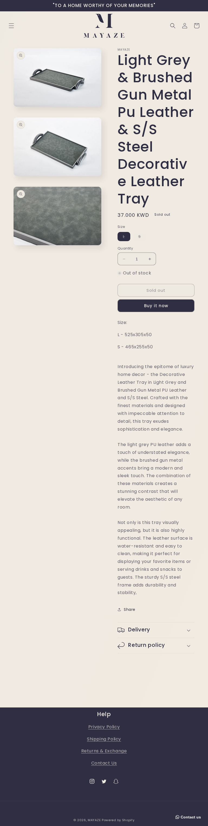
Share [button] (129, 609)
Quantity (125, 248)
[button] (11, 26)
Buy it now (156, 306)
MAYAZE (94, 820)
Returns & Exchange (104, 751)
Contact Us (104, 763)
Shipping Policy (104, 739)
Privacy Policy (104, 727)
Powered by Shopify (118, 820)
